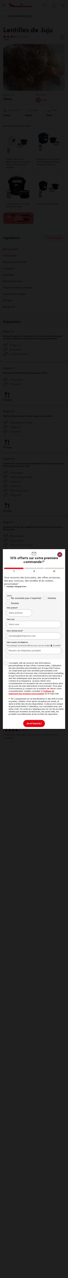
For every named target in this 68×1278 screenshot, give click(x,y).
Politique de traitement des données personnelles (31, 692)
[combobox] (19, 612)
